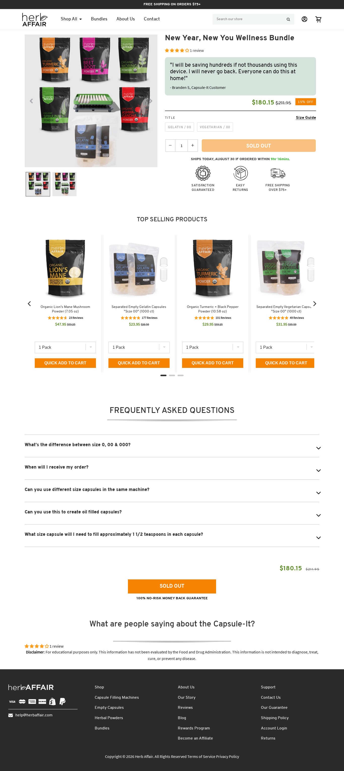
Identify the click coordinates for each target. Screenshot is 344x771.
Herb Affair (144, 756)
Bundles (102, 728)
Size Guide (306, 118)
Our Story (186, 698)
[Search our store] (288, 19)
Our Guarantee (274, 708)
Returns (268, 739)
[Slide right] (151, 100)
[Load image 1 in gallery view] (38, 184)
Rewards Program (194, 728)
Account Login (274, 728)
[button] (318, 19)
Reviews (185, 708)
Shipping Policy (275, 718)
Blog (182, 718)
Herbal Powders (109, 718)
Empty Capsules (109, 708)
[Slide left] (31, 100)
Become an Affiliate (195, 739)
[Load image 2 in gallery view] (64, 184)
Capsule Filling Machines (117, 698)
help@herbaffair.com (34, 715)
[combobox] (253, 19)
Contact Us (271, 698)
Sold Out (172, 586)
